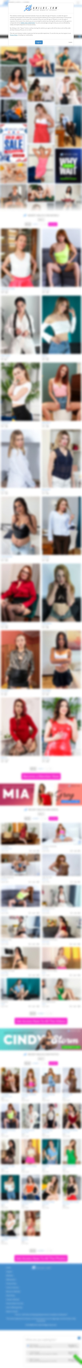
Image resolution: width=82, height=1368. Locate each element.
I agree (38, 42)
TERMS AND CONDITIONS (27, 23)
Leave (70, 42)
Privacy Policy (13, 35)
